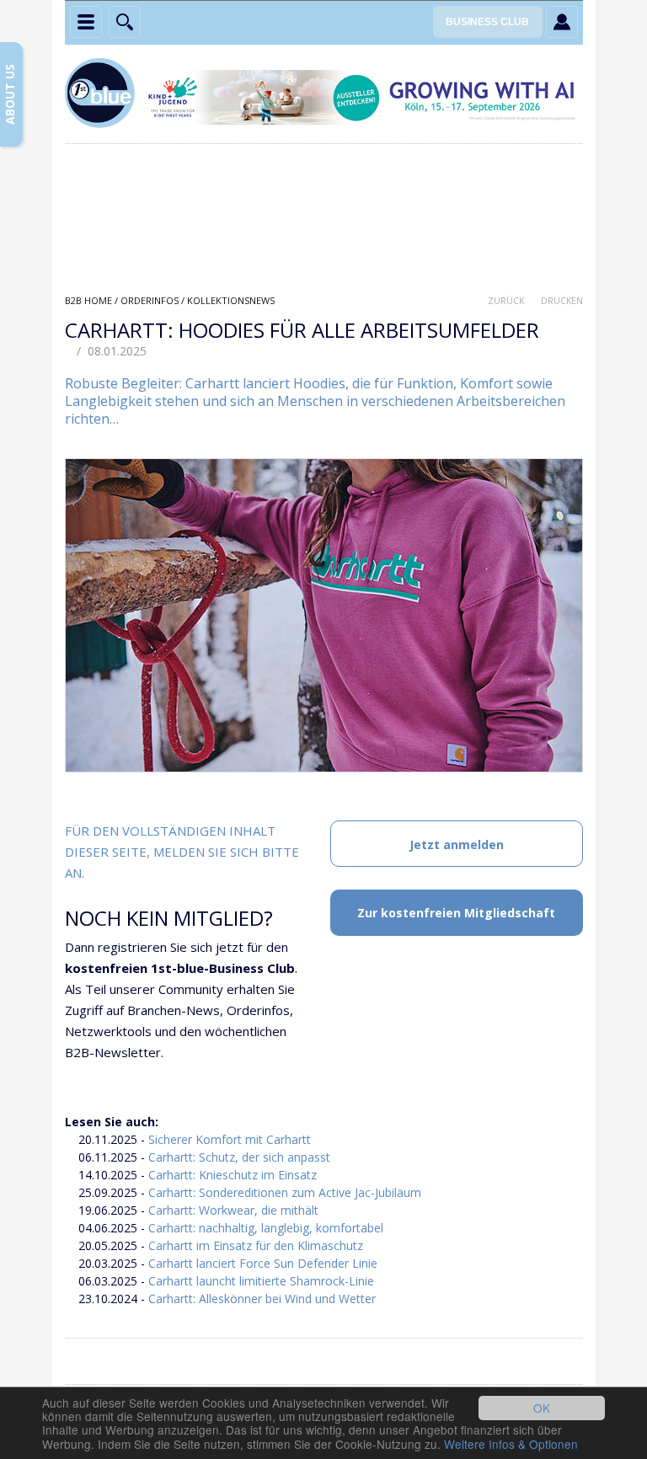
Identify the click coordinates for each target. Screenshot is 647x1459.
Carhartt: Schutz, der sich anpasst (239, 1157)
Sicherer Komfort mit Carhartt (229, 1139)
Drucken (562, 301)
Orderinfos (149, 300)
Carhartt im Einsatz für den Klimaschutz (255, 1245)
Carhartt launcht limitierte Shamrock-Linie (261, 1281)
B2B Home (88, 300)
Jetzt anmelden (456, 844)
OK (541, 1407)
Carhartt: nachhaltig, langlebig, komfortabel (265, 1228)
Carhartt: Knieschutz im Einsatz (232, 1175)
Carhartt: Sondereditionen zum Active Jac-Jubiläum (284, 1192)
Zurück (506, 301)
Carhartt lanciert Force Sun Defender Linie (262, 1263)
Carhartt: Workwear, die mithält (233, 1210)
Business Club (487, 22)
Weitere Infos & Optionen (511, 1443)
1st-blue (103, 95)
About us (10, 94)
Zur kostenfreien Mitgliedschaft (456, 913)
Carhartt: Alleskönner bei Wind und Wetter (262, 1299)
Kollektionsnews (231, 300)
